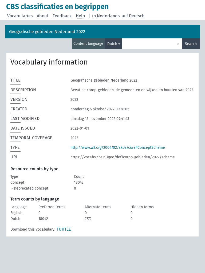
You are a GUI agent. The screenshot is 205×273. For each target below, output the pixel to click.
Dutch (112, 44)
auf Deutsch (133, 15)
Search (191, 44)
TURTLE (64, 229)
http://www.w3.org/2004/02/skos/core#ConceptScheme (117, 147)
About (42, 15)
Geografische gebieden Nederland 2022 (47, 31)
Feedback (62, 15)
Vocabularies (20, 15)
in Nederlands (106, 15)
